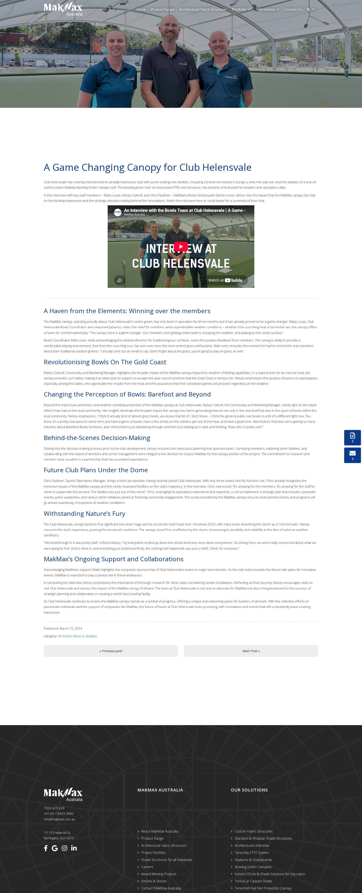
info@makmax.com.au (59, 819)
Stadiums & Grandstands (253, 859)
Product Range (162, 9)
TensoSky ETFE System (252, 852)
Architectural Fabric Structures (203, 9)
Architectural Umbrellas (252, 845)
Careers (147, 867)
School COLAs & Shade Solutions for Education (270, 874)
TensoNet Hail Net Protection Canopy (263, 888)
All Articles (65, 636)
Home (141, 9)
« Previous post (111, 651)
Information (265, 9)
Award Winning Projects (158, 874)
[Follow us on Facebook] (46, 848)
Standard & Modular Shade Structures (263, 838)
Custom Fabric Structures (254, 831)
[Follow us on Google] (55, 848)
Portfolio (239, 9)
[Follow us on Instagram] (64, 848)
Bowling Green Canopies (253, 867)
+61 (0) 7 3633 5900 (59, 813)
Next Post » (251, 651)
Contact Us (293, 9)
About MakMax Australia (159, 831)
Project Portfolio (153, 852)
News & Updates (85, 636)
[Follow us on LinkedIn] (74, 848)
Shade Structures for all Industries (166, 859)
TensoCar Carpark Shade (253, 881)
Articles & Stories (154, 881)
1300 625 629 (54, 808)
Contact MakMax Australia (161, 888)
